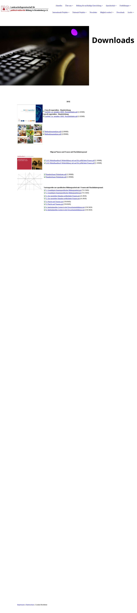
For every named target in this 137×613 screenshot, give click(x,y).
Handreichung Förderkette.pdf (56, 174)
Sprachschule (110, 6)
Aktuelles (59, 6)
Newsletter (93, 12)
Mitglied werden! (106, 12)
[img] (24, 8)
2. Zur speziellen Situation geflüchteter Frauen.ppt (63, 196)
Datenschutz (30, 605)
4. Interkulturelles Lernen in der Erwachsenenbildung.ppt (65, 207)
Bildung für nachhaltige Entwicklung (88, 6)
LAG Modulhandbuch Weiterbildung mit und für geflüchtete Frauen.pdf (70, 160)
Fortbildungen (124, 6)
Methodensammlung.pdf (53, 131)
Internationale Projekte (60, 12)
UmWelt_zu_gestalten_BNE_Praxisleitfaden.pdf (61, 112)
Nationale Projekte (78, 12)
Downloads (120, 12)
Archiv (130, 12)
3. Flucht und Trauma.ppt (54, 202)
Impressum (21, 605)
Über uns (68, 6)
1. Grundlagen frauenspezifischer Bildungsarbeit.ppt (63, 190)
